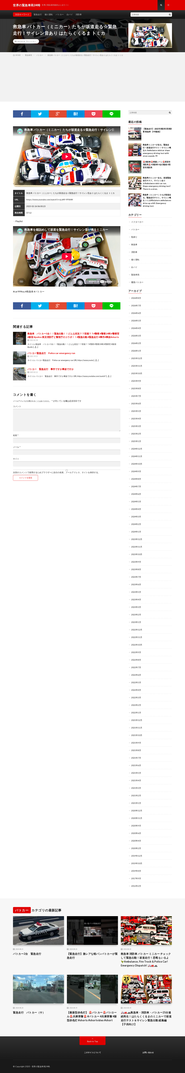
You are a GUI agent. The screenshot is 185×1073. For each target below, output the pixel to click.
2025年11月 (136, 366)
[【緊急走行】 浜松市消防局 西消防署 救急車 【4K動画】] (134, 133)
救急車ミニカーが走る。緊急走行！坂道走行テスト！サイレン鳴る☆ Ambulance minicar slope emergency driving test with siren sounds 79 (157, 150)
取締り (134, 237)
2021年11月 (136, 727)
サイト (16, 459)
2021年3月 (136, 788)
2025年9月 (136, 381)
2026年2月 (136, 343)
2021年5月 (136, 773)
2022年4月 (136, 690)
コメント (17, 406)
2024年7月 (136, 486)
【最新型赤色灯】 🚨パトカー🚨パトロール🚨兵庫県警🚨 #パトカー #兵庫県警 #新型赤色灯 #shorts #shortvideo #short (92, 1016)
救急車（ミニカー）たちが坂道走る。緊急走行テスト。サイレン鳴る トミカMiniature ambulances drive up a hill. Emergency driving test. (157, 200)
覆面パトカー (137, 282)
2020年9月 (136, 825)
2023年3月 (136, 607)
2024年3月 (136, 516)
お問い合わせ (148, 1052)
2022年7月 (136, 667)
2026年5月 (136, 320)
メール (17, 447)
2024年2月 (136, 524)
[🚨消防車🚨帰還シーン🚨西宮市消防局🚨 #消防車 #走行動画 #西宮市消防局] (134, 167)
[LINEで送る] (111, 114)
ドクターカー (137, 222)
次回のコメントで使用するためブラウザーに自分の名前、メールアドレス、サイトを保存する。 (56, 472)
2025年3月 (136, 426)
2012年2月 (136, 886)
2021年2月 (136, 795)
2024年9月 (136, 471)
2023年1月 (136, 622)
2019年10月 (136, 863)
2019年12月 (136, 856)
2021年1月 (136, 803)
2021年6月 (136, 765)
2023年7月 (136, 577)
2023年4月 (136, 599)
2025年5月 (136, 411)
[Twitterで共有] (40, 114)
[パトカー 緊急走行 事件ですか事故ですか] (19, 373)
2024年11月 (136, 456)
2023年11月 (136, 546)
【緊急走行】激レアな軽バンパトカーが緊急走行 (92, 955)
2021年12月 (136, 720)
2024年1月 (136, 531)
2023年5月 (136, 592)
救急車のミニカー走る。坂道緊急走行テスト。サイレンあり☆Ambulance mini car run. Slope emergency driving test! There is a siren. (157, 183)
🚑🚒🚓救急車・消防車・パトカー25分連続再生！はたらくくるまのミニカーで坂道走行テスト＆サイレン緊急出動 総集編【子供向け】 (146, 1018)
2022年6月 (136, 675)
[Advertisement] (92, 78)
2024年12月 (136, 448)
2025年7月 (136, 396)
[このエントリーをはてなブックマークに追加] (76, 114)
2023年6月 (136, 584)
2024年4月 (136, 509)
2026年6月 (136, 313)
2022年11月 (136, 637)
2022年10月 (136, 644)
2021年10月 (136, 735)
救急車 (134, 244)
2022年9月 (136, 652)
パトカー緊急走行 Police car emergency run (51, 353)
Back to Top (92, 1041)
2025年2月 (136, 433)
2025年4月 (136, 418)
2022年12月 (136, 629)
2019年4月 (136, 871)
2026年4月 (136, 328)
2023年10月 (136, 554)
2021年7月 (136, 758)
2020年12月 (136, 810)
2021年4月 (136, 780)
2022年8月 (136, 660)
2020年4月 (136, 840)
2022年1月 (136, 712)
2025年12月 (136, 358)
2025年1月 (136, 441)
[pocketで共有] (93, 114)
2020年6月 (136, 833)
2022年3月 (136, 697)
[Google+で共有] (58, 114)
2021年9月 (136, 742)
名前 (15, 435)
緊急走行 (38, 14)
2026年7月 (136, 305)
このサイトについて (92, 1052)
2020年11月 (136, 818)
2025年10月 (136, 373)
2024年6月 (136, 494)
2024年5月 (136, 501)
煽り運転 (49, 14)
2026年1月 (136, 351)
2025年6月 (136, 403)
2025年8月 (136, 388)
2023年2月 (136, 614)
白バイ (70, 14)
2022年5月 (136, 682)
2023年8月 (136, 569)
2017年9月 (136, 878)
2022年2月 (136, 705)
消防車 (79, 14)
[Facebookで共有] (22, 114)
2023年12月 (136, 539)
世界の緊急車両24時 (41, 1066)
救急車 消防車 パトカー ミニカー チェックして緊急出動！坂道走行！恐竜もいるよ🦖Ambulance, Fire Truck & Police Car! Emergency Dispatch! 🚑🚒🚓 (146, 959)
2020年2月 (136, 848)
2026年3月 (136, 335)
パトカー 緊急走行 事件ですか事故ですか (50, 369)
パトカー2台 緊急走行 (27, 953)
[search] (170, 14)
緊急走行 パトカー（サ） (29, 1012)
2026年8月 (136, 298)
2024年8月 (136, 479)
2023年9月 (136, 562)
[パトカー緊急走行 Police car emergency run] (19, 357)
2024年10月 (136, 464)
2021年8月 (136, 750)
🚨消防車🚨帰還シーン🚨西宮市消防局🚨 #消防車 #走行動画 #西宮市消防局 (157, 165)
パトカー (60, 14)
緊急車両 (135, 274)
